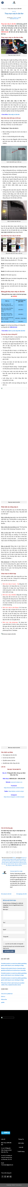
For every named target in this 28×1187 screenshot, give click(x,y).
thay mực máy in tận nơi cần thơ (15, 865)
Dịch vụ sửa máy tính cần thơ (16, 330)
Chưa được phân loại (6, 993)
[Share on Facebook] (10, 852)
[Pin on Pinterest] (18, 852)
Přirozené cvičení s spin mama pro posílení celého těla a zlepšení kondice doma (12, 984)
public (2, 1002)
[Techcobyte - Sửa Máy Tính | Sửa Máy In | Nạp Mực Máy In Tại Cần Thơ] (14, 2)
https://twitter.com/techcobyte (16, 791)
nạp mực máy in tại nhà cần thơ (12, 862)
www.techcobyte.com (16, 782)
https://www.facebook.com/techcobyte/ (14, 787)
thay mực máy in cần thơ (9, 863)
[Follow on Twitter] (8, 1176)
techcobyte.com (14, 18)
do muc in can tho (21, 859)
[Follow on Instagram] (5, 1176)
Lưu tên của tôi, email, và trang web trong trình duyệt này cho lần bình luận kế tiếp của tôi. (13, 946)
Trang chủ (4, 8)
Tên (4, 922)
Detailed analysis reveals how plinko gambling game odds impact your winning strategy (14, 964)
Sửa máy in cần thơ (13, 114)
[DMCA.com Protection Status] (5, 1132)
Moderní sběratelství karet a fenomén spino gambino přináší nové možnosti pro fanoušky (13, 969)
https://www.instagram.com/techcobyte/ (14, 797)
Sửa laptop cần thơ (21, 894)
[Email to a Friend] (15, 852)
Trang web (5, 936)
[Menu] (2, 2)
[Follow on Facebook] (2, 1176)
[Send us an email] (10, 1176)
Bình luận (5, 909)
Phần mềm (4, 999)
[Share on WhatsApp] (7, 852)
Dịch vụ (14, 11)
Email (4, 929)
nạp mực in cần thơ (15, 860)
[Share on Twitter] (12, 852)
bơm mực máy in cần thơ (11, 859)
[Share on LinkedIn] (20, 852)
